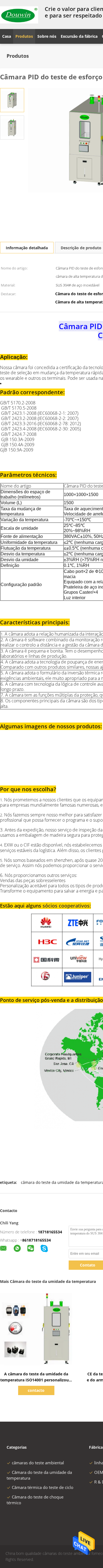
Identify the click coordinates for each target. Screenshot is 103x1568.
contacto (36, 1390)
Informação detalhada (27, 247)
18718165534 (50, 1231)
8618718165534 (36, 1240)
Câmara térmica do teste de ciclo (42, 1487)
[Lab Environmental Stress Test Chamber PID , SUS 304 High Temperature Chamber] (12, 99)
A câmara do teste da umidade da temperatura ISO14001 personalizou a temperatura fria (36, 1380)
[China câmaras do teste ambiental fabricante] (19, 14)
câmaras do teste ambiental (38, 1462)
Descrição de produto (81, 247)
